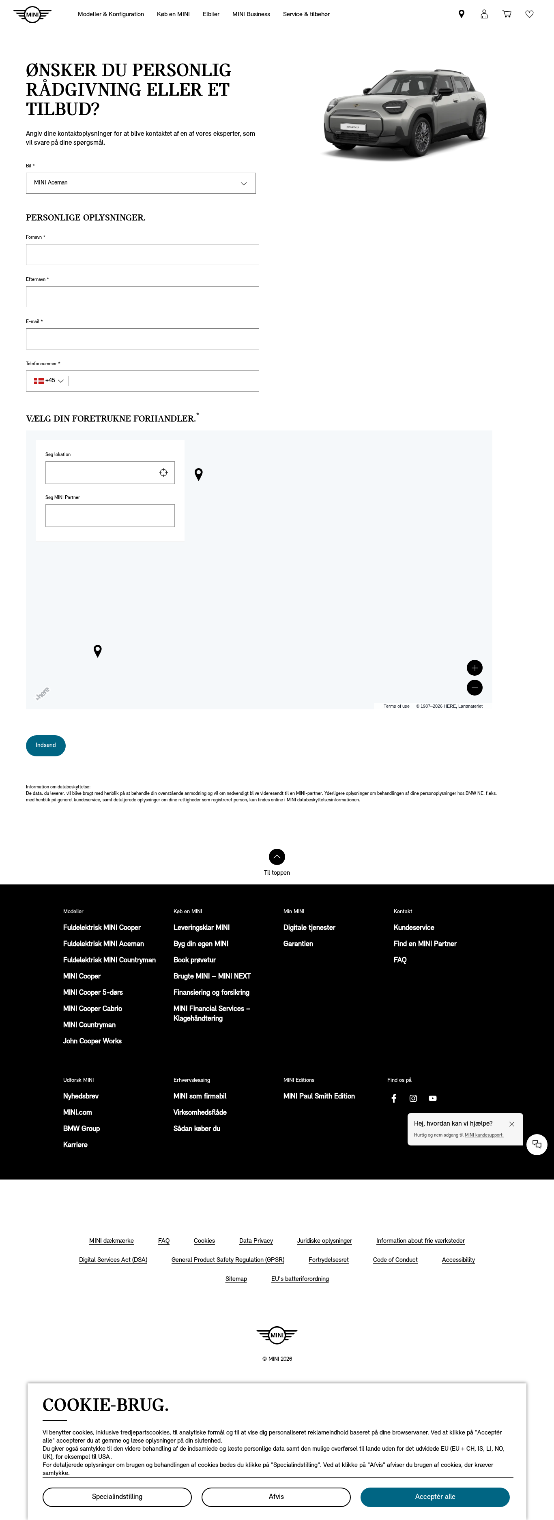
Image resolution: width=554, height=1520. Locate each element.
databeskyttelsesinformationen (328, 800)
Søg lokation (58, 454)
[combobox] (110, 472)
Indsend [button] (46, 746)
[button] (475, 668)
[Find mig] (163, 472)
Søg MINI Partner (62, 497)
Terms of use (397, 706)
